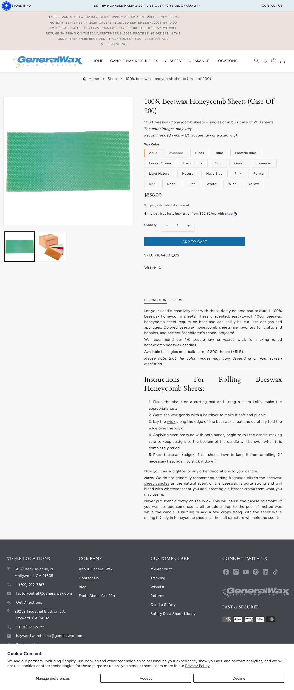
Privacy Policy (197, 666)
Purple (258, 174)
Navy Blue (214, 174)
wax (174, 415)
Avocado (178, 154)
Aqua (153, 153)
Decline (239, 678)
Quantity (150, 225)
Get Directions (29, 602)
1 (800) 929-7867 (30, 584)
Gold (219, 163)
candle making (269, 435)
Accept (146, 678)
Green (239, 163)
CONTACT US (272, 5)
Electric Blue (245, 153)
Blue (219, 153)
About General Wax (96, 569)
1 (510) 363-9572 (30, 627)
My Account (161, 569)
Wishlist (157, 587)
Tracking (157, 578)
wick (171, 421)
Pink (238, 174)
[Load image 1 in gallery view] (19, 246)
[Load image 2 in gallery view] (52, 246)
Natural (188, 174)
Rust (191, 184)
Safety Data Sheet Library (173, 613)
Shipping (150, 205)
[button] (256, 61)
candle (166, 311)
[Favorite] (265, 61)
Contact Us (89, 578)
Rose (171, 184)
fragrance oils (241, 478)
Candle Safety (163, 604)
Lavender (264, 163)
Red (154, 185)
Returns (157, 595)
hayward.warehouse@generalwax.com (49, 635)
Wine (232, 184)
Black (199, 153)
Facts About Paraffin (97, 595)
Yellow (254, 184)
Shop (112, 79)
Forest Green (160, 163)
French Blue (193, 163)
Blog (83, 587)
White (211, 184)
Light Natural (159, 174)
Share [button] (150, 267)
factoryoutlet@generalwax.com (44, 593)
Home (94, 79)
